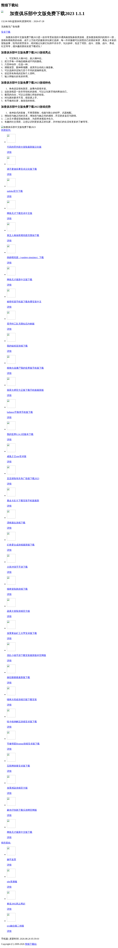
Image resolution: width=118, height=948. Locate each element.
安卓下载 (5, 32)
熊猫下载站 (31, 944)
